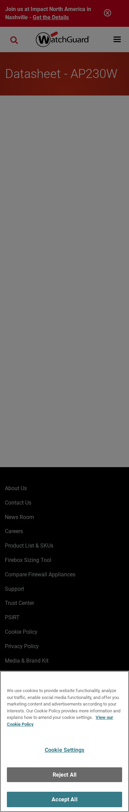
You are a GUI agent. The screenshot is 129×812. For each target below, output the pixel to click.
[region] (64, 741)
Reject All (65, 774)
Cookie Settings (64, 750)
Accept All (64, 799)
